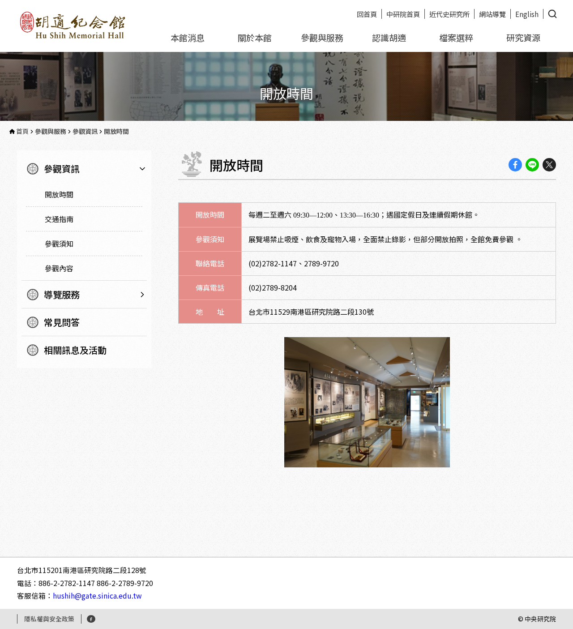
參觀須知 (59, 243)
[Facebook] (91, 619)
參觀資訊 (62, 168)
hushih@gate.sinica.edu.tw (97, 595)
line (532, 164)
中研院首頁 (403, 14)
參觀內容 (59, 268)
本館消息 (188, 37)
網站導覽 (492, 14)
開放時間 (59, 194)
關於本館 (255, 37)
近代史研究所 (449, 14)
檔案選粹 (456, 37)
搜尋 (552, 13)
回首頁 (367, 14)
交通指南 (59, 219)
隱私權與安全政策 (49, 618)
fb (515, 164)
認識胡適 (389, 37)
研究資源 (523, 37)
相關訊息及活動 (75, 349)
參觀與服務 (322, 37)
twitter (549, 164)
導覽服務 (62, 294)
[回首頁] (73, 24)
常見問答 (62, 322)
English (527, 14)
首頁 (22, 131)
